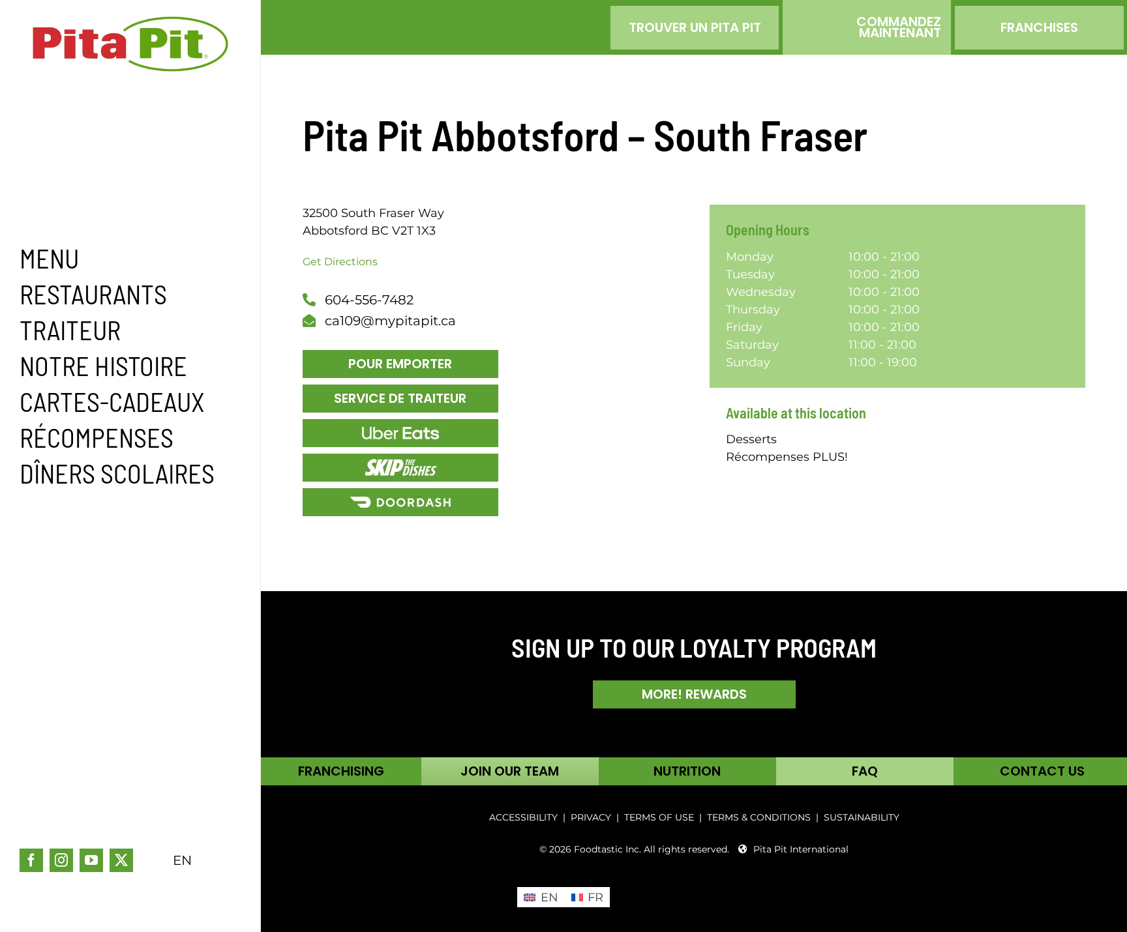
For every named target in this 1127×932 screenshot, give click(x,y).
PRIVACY (591, 817)
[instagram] (61, 860)
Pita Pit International (801, 849)
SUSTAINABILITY (861, 817)
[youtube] (91, 860)
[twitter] (121, 860)
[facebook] (31, 860)
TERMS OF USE (659, 817)
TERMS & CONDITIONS (760, 817)
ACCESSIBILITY (523, 817)
